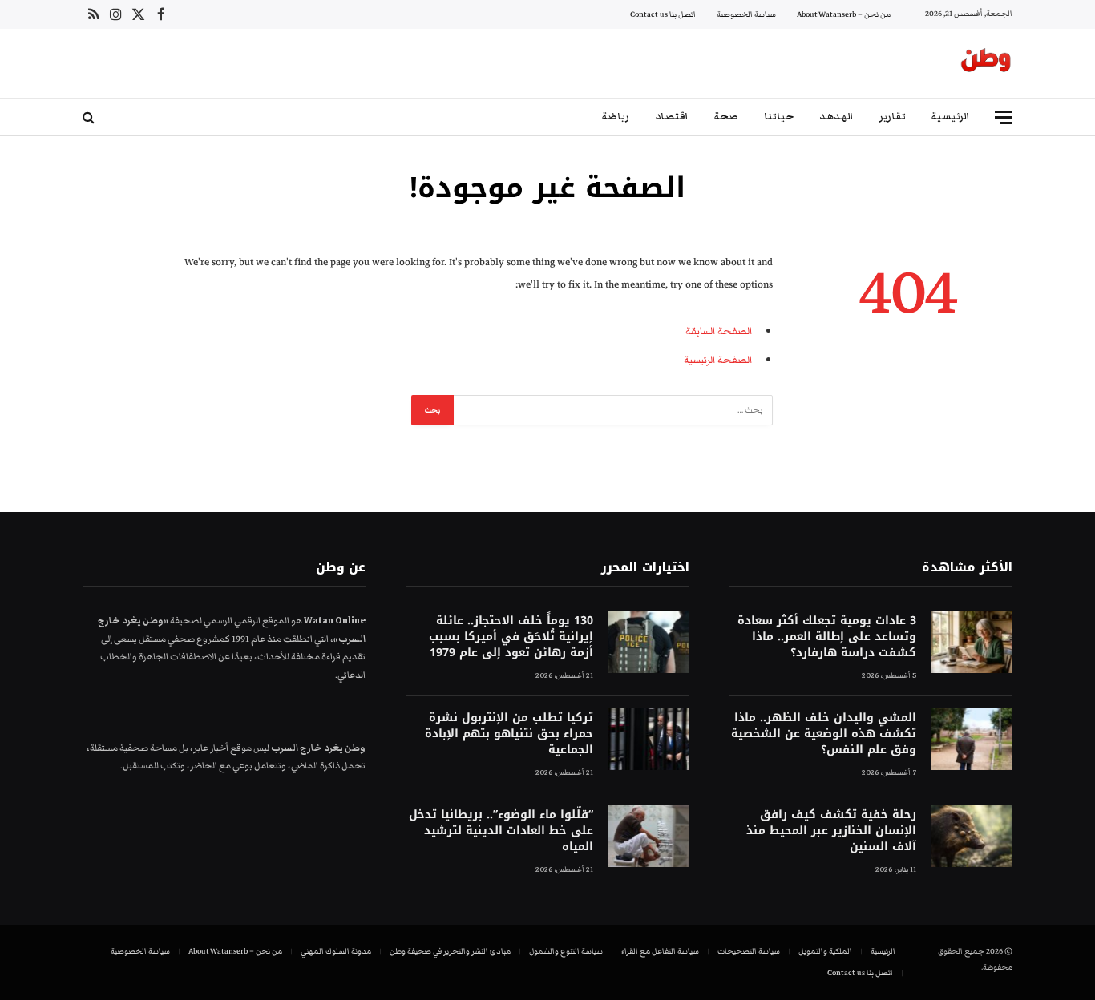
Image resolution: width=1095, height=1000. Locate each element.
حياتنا (779, 116)
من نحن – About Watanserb (844, 14)
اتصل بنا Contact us (663, 14)
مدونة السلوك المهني (336, 951)
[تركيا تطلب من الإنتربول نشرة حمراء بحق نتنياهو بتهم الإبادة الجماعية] (648, 739)
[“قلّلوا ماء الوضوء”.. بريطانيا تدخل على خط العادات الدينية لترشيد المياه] (648, 836)
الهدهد (836, 116)
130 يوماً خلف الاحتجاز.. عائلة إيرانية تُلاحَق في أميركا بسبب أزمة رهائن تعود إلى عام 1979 (510, 637)
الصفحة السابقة (718, 331)
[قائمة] (1003, 117)
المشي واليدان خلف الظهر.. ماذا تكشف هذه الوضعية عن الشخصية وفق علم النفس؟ (823, 734)
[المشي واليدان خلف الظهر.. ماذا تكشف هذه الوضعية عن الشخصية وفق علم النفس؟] (971, 739)
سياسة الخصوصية (746, 14)
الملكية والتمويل (825, 951)
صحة (726, 116)
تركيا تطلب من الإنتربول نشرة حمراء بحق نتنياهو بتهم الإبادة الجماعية (508, 734)
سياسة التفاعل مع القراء (660, 951)
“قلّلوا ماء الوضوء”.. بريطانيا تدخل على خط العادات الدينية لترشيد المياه (500, 831)
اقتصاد (672, 116)
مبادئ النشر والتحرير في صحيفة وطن (450, 951)
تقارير (892, 116)
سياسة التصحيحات (748, 951)
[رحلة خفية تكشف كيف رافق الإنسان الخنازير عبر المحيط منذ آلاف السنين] (971, 836)
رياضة (615, 116)
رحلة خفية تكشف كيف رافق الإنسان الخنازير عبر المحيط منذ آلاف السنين (831, 831)
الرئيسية (950, 116)
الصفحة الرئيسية (718, 360)
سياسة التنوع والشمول (566, 951)
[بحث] (90, 117)
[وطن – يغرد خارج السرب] (986, 63)
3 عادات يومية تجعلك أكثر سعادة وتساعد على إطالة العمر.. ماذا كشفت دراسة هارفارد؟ (826, 637)
